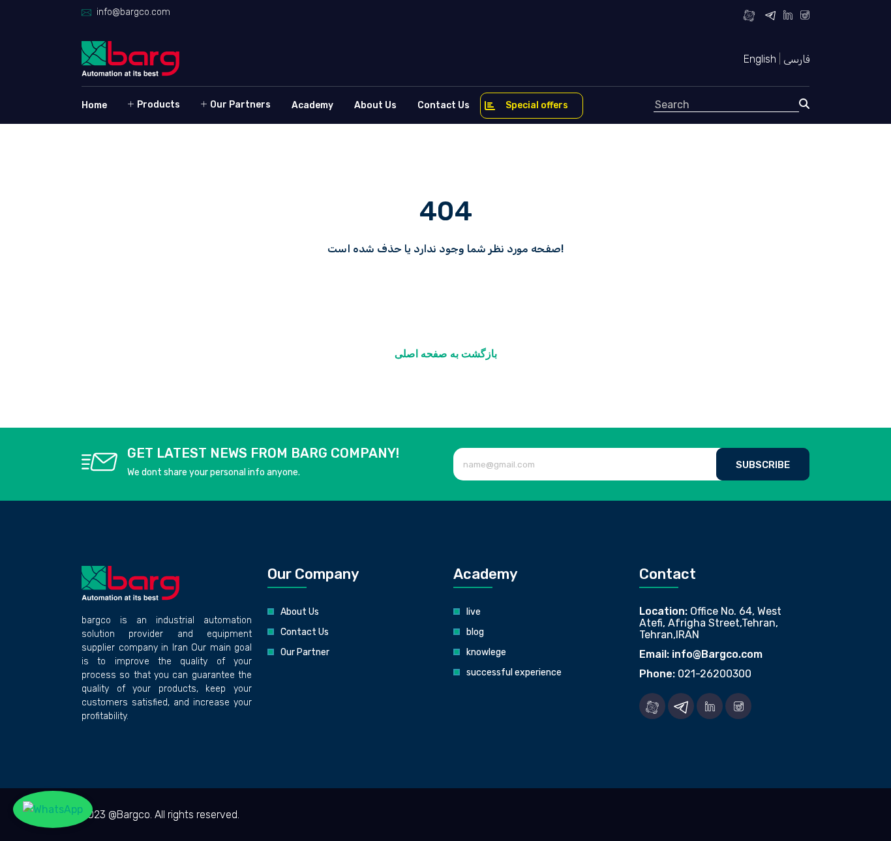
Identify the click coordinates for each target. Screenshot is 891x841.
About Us (375, 105)
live (473, 611)
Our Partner (304, 652)
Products (157, 104)
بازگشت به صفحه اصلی (446, 353)
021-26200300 (714, 674)
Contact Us (443, 105)
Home (94, 105)
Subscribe (763, 465)
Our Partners (239, 104)
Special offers (537, 105)
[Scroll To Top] (868, 826)
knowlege (486, 652)
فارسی (796, 59)
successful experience (514, 672)
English (761, 59)
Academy (312, 105)
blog (475, 632)
